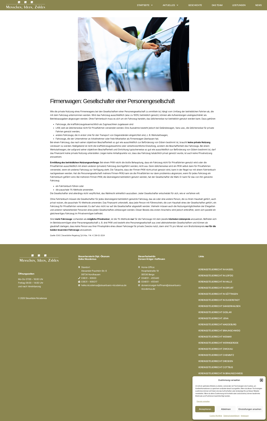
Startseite (143, 5)
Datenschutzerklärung (231, 416)
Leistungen (239, 5)
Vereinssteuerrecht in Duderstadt (219, 300)
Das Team (217, 5)
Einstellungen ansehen (249, 409)
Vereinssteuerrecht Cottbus (215, 367)
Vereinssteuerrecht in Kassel (215, 269)
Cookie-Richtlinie (216, 416)
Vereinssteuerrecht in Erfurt (215, 288)
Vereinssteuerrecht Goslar (215, 312)
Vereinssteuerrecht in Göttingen (218, 294)
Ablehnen (226, 409)
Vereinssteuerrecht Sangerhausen (219, 306)
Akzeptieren (205, 409)
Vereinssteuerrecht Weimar (215, 337)
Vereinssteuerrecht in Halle (215, 282)
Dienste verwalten (203, 401)
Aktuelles (169, 5)
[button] (261, 380)
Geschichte (195, 5)
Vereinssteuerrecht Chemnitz (216, 355)
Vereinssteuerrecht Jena (213, 318)
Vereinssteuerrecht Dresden (215, 361)
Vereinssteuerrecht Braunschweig (219, 330)
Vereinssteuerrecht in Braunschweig (220, 373)
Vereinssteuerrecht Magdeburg (217, 324)
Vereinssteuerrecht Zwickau (215, 349)
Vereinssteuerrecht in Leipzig (215, 275)
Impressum (245, 416)
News (258, 5)
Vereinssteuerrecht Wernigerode (218, 343)
